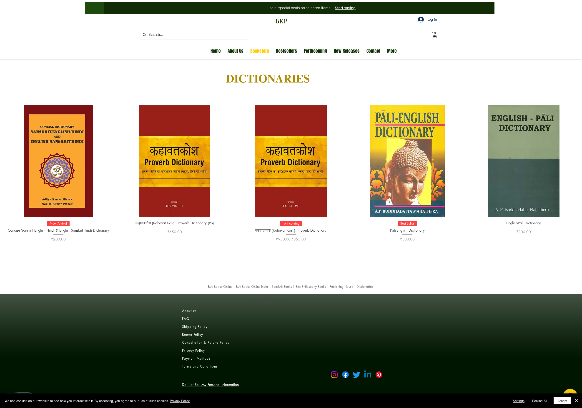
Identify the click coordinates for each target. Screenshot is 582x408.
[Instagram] (334, 374)
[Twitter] (356, 374)
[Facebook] (345, 374)
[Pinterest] (378, 374)
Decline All (539, 400)
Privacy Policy (180, 400)
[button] (435, 35)
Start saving (326, 8)
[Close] (576, 400)
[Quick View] (58, 161)
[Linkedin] (367, 374)
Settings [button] (518, 400)
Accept (562, 400)
